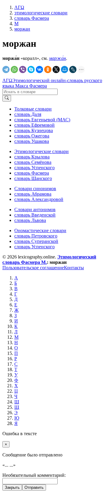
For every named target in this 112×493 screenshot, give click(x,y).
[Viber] (22, 69)
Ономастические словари (40, 230)
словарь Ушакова (31, 141)
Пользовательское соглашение (33, 267)
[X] (56, 69)
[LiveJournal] (72, 69)
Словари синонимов (35, 188)
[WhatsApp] (14, 69)
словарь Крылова (32, 156)
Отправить (34, 487)
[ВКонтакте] (39, 69)
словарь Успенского (34, 167)
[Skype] (31, 69)
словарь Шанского (33, 178)
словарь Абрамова (32, 193)
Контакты (74, 267)
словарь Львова (30, 220)
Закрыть (12, 487)
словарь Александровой (38, 199)
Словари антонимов (35, 209)
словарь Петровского (35, 235)
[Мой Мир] (64, 69)
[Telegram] (6, 69)
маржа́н (57, 58)
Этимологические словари (41, 151)
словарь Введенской (35, 214)
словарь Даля (27, 114)
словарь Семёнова (32, 162)
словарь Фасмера (31, 173)
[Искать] (6, 98)
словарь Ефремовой (34, 125)
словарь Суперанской (36, 241)
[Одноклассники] (47, 69)
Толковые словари (33, 108)
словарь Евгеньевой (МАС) (42, 119)
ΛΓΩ (7, 80)
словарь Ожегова (31, 135)
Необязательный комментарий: (34, 475)
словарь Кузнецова (33, 130)
